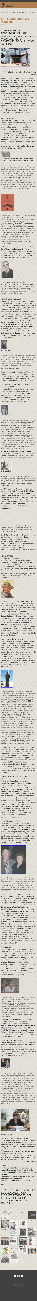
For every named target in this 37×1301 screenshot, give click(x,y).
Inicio (3, 12)
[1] (34, 764)
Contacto (18, 1285)
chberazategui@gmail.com (15, 1276)
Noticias (10, 12)
